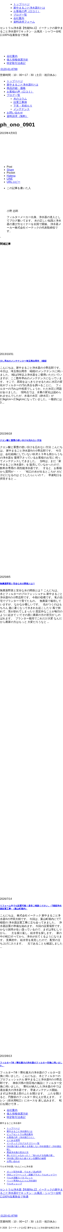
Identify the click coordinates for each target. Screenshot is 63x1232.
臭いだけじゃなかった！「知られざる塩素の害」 (31, 1155)
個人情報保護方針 (17, 59)
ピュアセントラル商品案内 (20, 1134)
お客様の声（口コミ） (20, 91)
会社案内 (12, 56)
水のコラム (20, 98)
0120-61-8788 (8, 69)
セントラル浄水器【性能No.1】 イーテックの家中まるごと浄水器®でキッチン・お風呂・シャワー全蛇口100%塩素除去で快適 (31, 1193)
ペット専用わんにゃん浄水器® (22, 1180)
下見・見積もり (22, 105)
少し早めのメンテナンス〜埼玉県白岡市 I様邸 (23, 361)
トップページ (15, 81)
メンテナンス (21, 109)
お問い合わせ (15, 112)
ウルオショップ (14, 1183)
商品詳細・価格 (16, 88)
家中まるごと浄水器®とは (22, 84)
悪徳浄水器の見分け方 (18, 1152)
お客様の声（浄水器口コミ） (21, 1137)
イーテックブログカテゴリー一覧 (23, 1143)
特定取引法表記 (16, 63)
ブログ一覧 (13, 95)
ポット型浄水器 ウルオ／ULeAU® (24, 1171)
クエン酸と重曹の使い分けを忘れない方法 (20, 440)
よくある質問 (13, 1140)
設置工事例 (20, 102)
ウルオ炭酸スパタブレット (20, 1177)
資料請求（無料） (17, 116)
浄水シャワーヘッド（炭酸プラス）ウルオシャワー (32, 1174)
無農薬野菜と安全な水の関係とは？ (17, 583)
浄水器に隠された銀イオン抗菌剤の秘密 (26, 1158)
